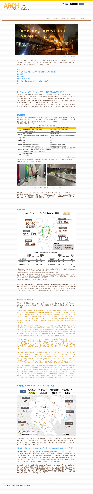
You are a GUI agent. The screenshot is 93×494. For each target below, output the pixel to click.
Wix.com (28, 485)
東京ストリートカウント (31, 96)
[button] (64, 18)
